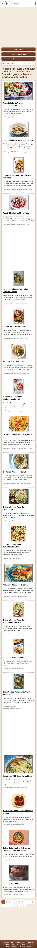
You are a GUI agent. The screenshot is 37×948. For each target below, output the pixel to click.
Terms (23, 944)
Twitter (7, 944)
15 (19, 905)
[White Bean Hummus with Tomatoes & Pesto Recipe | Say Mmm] (18, 800)
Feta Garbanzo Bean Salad (14, 362)
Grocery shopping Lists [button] (18, 54)
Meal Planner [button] (18, 49)
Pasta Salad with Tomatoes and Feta (18, 140)
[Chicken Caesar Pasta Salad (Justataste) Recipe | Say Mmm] (18, 496)
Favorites (15, 944)
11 (3, 905)
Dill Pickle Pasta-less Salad (14, 472)
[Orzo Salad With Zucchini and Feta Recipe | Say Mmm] (18, 764)
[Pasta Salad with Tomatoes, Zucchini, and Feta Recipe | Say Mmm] (18, 91)
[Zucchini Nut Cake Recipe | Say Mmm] (18, 873)
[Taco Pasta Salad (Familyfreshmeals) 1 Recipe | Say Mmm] (18, 423)
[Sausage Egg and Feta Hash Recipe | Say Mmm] (18, 646)
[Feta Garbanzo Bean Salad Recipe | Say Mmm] (18, 351)
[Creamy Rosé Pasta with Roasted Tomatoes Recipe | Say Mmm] (18, 165)
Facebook (20, 942)
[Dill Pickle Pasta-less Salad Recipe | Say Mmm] (18, 461)
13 (11, 905)
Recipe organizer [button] (18, 59)
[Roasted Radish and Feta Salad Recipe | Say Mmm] (18, 202)
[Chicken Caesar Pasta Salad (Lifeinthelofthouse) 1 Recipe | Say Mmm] (18, 609)
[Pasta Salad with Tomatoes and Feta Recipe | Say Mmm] (18, 129)
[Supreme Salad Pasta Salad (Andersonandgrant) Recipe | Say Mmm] (18, 386)
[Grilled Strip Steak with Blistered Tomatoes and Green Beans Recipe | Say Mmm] (18, 837)
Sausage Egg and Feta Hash (15, 657)
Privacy (30, 944)
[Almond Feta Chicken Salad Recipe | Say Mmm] (18, 316)
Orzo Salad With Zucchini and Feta (17, 776)
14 (15, 905)
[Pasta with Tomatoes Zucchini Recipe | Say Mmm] (18, 573)
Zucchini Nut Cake (10, 883)
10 (33, 902)
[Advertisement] (18, 26)
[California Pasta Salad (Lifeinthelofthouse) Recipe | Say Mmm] (18, 533)
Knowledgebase (11, 946)
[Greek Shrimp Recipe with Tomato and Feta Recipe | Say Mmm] (18, 681)
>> (23, 905)
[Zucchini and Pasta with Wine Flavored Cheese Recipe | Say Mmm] (18, 278)
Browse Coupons (26, 946)
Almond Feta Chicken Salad (14, 326)
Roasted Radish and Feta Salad (16, 213)
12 (7, 905)
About (6, 942)
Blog (13, 942)
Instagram (30, 942)
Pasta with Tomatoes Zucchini (15, 585)
